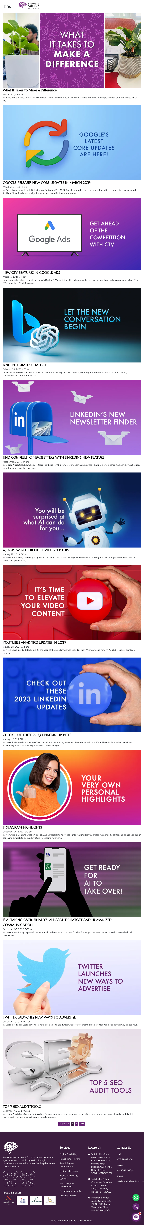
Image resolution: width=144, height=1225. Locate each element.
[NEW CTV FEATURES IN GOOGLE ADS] (72, 268)
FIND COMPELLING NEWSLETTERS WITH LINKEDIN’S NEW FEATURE (53, 457)
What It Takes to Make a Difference (30, 90)
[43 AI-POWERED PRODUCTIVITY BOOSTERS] (72, 545)
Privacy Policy (86, 1220)
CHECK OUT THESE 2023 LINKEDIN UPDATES (37, 735)
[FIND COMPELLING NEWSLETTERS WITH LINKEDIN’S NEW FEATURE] (72, 453)
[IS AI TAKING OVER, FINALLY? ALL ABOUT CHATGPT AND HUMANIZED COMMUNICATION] (72, 915)
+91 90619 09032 (125, 1170)
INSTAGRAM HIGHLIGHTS (22, 827)
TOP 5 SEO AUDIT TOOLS (22, 1106)
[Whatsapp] (31, 1182)
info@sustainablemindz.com (130, 1181)
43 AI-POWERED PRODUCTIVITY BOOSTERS (36, 550)
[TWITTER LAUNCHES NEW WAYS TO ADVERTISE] (72, 1013)
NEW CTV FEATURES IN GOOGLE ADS (31, 272)
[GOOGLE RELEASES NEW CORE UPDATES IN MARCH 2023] (72, 178)
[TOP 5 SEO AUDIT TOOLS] (72, 1102)
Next (82, 1123)
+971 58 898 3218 (124, 1159)
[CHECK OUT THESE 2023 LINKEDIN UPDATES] (72, 730)
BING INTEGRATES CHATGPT (24, 365)
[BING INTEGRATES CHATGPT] (72, 360)
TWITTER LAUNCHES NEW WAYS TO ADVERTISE (39, 1017)
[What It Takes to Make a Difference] (72, 86)
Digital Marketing (68, 1154)
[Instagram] (6, 1174)
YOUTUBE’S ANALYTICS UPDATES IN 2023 (34, 642)
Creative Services (68, 1195)
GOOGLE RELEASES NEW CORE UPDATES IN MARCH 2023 (47, 183)
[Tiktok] (31, 1174)
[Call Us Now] (136, 1206)
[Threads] (23, 1182)
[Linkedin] (23, 1174)
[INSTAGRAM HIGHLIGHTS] (72, 823)
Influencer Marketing (70, 1158)
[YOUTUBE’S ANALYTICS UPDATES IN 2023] (72, 638)
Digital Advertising (69, 1171)
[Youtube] (6, 1182)
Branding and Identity (70, 1191)
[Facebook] (14, 1174)
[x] (14, 1182)
